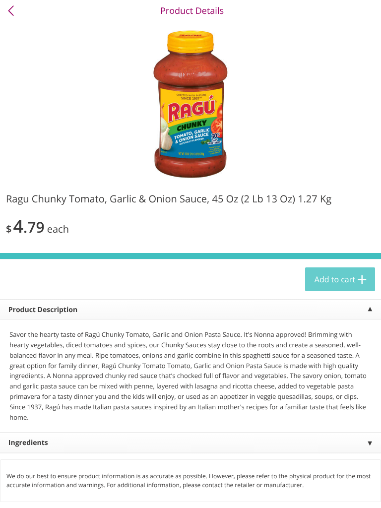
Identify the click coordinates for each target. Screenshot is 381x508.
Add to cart (335, 279)
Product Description (42, 310)
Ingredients (28, 442)
